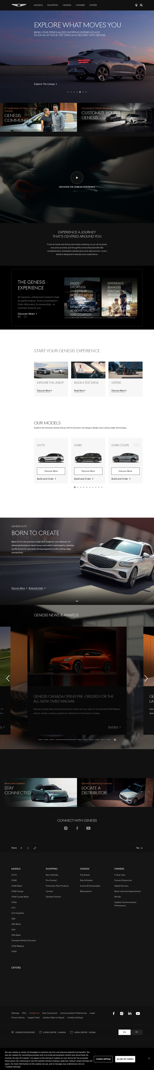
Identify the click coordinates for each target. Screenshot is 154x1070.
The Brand (84, 875)
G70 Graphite (17, 913)
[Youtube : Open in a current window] (88, 828)
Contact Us (34, 1013)
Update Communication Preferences (125, 904)
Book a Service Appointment (127, 891)
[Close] (149, 1058)
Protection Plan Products (57, 886)
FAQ (24, 1013)
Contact (49, 891)
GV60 (14, 902)
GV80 (14, 880)
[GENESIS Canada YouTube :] (138, 1013)
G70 (13, 908)
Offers (93, 5)
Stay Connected (49, 1013)
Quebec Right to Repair (53, 1018)
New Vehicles (52, 875)
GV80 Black (16, 886)
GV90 (14, 951)
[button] (68, 92)
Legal (92, 1013)
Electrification (86, 880)
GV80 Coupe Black (20, 897)
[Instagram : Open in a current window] (65, 828)
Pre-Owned (51, 880)
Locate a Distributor (136, 5)
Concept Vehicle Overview (23, 941)
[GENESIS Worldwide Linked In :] (130, 1013)
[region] (77, 1059)
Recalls (117, 897)
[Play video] (114, 739)
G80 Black (16, 924)
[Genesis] (18, 5)
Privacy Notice (18, 1018)
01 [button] (19, 317)
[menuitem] (21, 848)
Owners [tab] (80, 5)
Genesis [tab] (67, 5)
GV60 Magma (17, 946)
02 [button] (25, 317)
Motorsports (85, 891)
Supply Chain (34, 1018)
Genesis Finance (53, 897)
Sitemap (15, 1013)
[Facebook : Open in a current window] (77, 828)
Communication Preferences (73, 1013)
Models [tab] (38, 5)
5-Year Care (119, 875)
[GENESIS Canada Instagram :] (122, 1013)
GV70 (14, 875)
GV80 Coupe (17, 891)
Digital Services (121, 886)
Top (137, 848)
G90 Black (16, 935)
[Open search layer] (141, 5)
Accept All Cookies (125, 1059)
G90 (13, 930)
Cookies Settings (103, 1059)
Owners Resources (123, 880)
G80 (13, 919)
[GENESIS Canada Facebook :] (113, 1013)
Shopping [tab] (52, 5)
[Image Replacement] (77, 656)
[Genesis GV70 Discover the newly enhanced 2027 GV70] (77, 57)
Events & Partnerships (90, 886)
